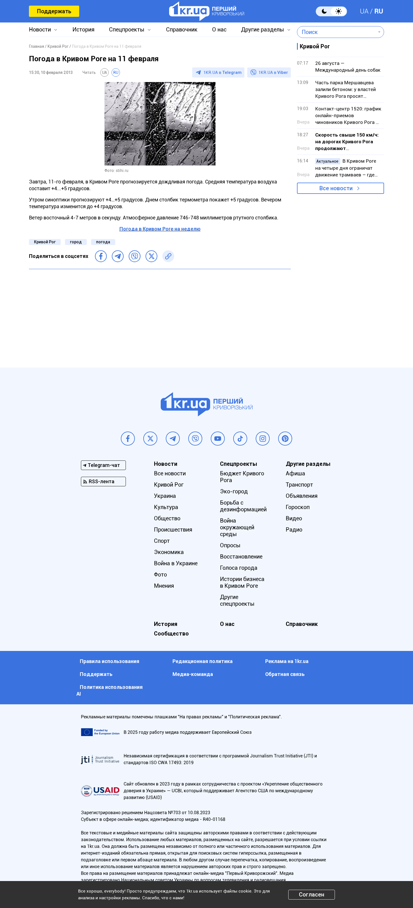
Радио (294, 529)
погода (103, 242)
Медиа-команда (193, 674)
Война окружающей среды (237, 527)
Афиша (295, 473)
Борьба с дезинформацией (243, 506)
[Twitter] (151, 256)
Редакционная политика (203, 661)
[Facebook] (101, 256)
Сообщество (171, 633)
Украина (165, 495)
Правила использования (109, 661)
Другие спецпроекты (237, 600)
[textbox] (336, 32)
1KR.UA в (222, 72)
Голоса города (238, 567)
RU (378, 11)
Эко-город (234, 491)
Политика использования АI (109, 690)
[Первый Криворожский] (206, 11)
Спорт (162, 540)
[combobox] (336, 32)
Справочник (182, 29)
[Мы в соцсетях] (128, 439)
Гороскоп (298, 507)
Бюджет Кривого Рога (242, 476)
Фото (160, 574)
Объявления (301, 495)
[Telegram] (118, 256)
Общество (167, 518)
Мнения (164, 585)
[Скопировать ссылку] (168, 256)
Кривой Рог (45, 242)
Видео (294, 518)
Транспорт (299, 484)
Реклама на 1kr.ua (286, 661)
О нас (219, 29)
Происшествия (173, 529)
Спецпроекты (126, 29)
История (83, 29)
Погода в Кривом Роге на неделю (160, 229)
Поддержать (54, 11)
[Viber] (134, 256)
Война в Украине (176, 563)
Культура (166, 507)
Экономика (169, 552)
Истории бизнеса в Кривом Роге (242, 582)
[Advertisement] (160, 314)
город (76, 242)
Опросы (230, 545)
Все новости (336, 188)
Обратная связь (285, 674)
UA (364, 11)
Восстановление (241, 556)
